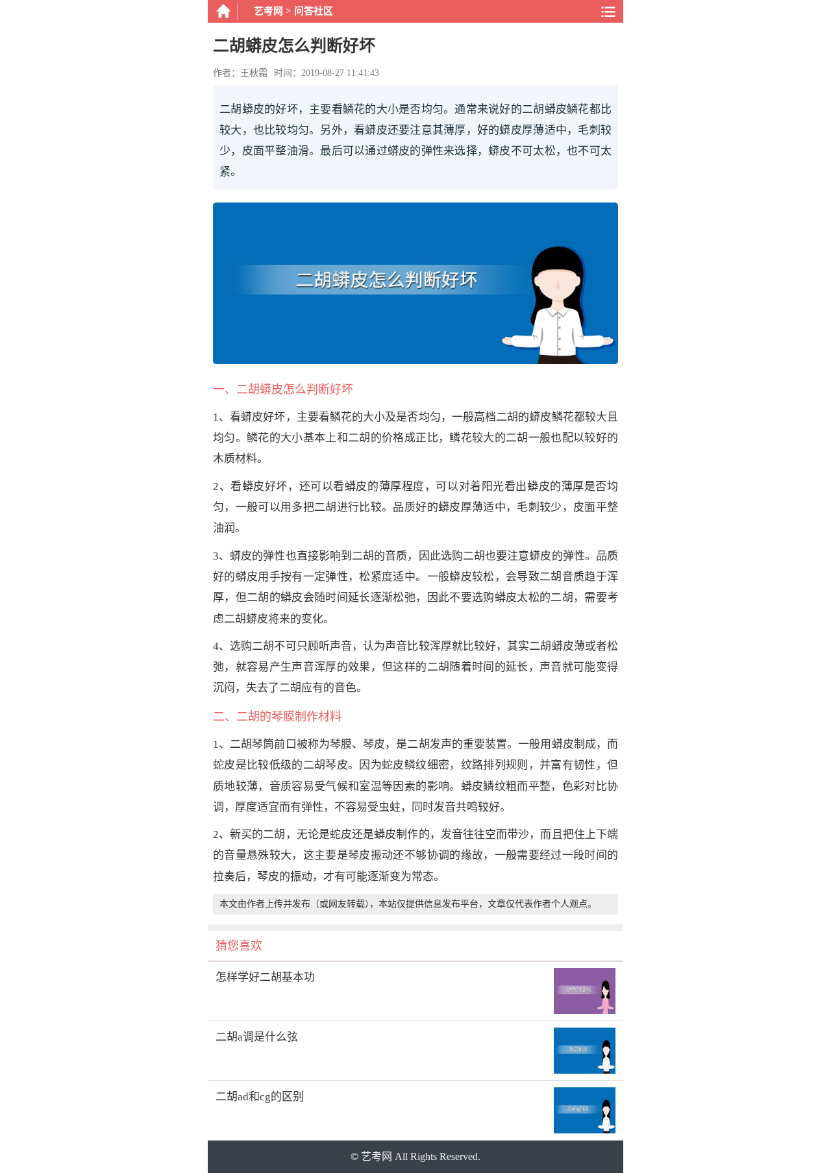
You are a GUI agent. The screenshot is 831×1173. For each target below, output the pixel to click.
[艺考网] (223, 11)
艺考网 (268, 11)
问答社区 (313, 11)
